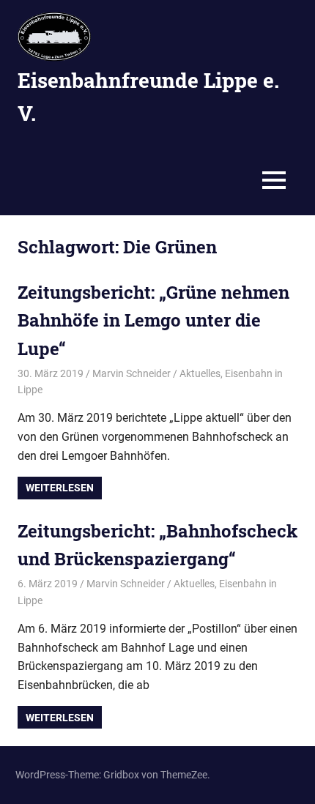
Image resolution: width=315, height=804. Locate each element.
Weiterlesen (60, 488)
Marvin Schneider (131, 373)
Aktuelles (199, 373)
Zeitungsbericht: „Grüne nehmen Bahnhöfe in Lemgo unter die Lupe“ (153, 320)
